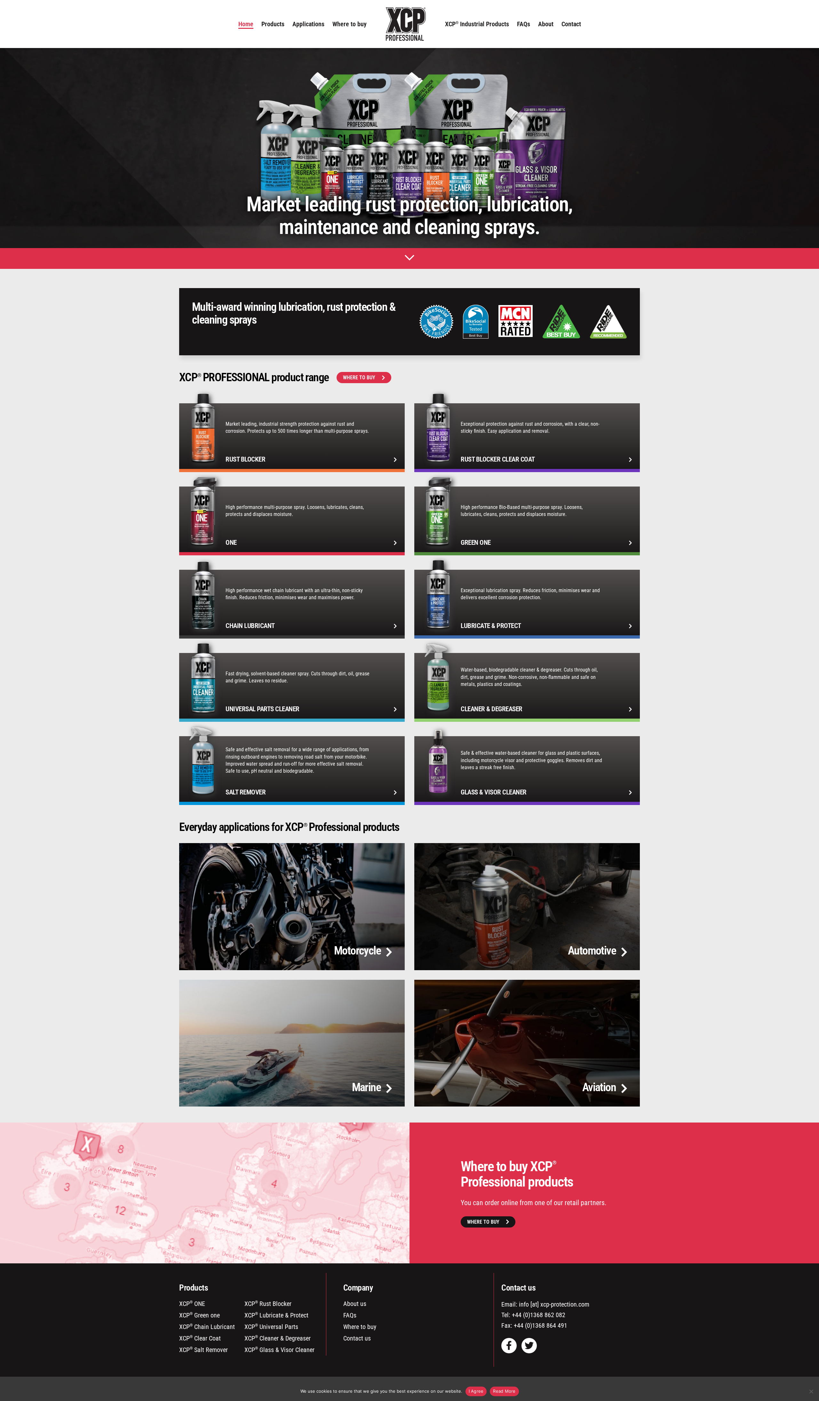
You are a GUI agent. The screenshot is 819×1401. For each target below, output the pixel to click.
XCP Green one (199, 1315)
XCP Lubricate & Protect (276, 1315)
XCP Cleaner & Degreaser (277, 1338)
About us (354, 1304)
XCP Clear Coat (200, 1338)
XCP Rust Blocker (267, 1304)
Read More (504, 1391)
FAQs (349, 1315)
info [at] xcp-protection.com (554, 1304)
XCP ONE (192, 1304)
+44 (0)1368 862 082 (538, 1315)
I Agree (476, 1391)
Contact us (357, 1338)
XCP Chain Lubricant (207, 1327)
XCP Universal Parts (271, 1327)
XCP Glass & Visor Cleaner (279, 1350)
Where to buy (359, 377)
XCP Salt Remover (203, 1350)
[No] (811, 1391)
